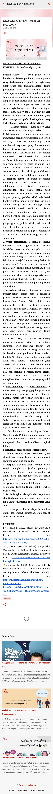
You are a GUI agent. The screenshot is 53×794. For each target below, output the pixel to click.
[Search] (49, 4)
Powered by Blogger (28, 785)
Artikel (7, 598)
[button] (4, 33)
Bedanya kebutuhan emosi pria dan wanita (20, 758)
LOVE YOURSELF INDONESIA (20, 4)
